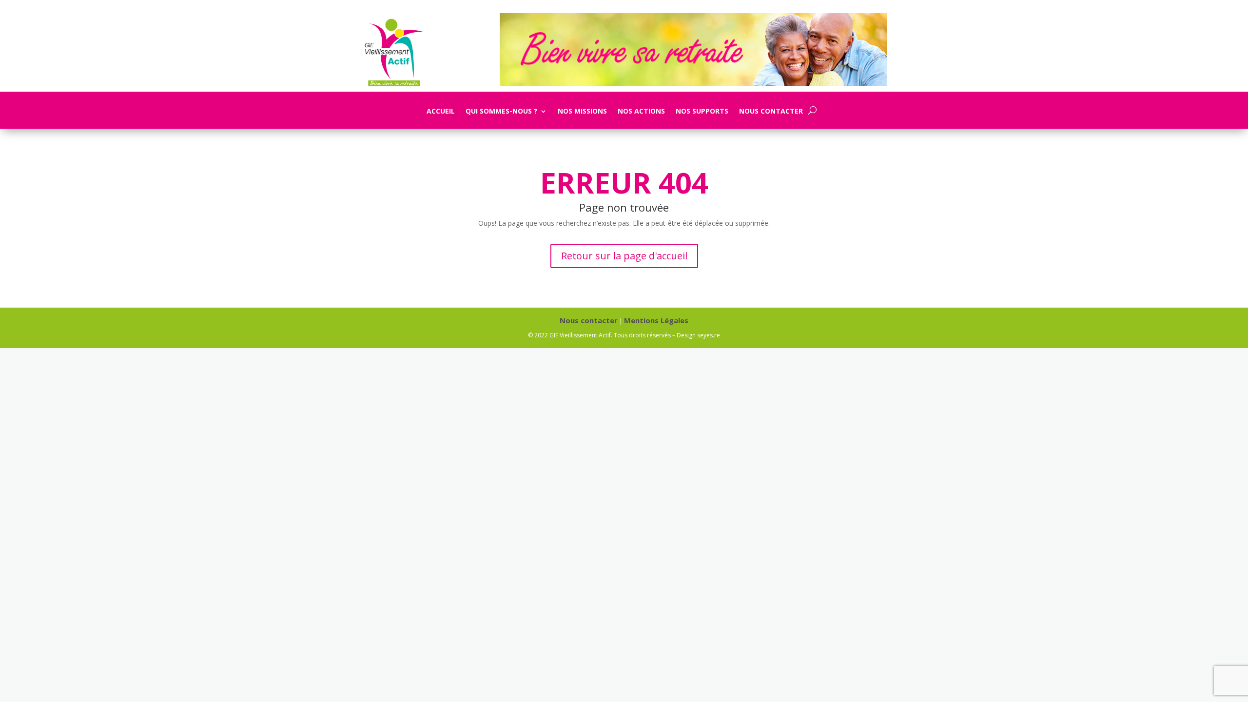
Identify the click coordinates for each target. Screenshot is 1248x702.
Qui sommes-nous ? (501, 112)
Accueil (441, 112)
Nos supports (702, 112)
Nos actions (641, 112)
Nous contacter (771, 112)
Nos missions (582, 112)
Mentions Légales (656, 320)
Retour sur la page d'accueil (624, 255)
